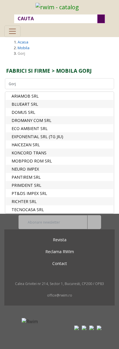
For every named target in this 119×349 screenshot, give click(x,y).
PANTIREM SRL (26, 177)
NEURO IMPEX (25, 169)
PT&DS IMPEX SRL (29, 193)
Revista (59, 239)
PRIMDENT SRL (26, 185)
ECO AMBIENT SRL (30, 128)
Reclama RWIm (59, 251)
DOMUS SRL (23, 112)
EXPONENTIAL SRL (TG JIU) (37, 136)
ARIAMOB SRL (25, 96)
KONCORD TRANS (29, 153)
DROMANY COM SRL (31, 120)
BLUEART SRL (25, 104)
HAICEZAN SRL (26, 144)
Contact (59, 263)
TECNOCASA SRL (28, 209)
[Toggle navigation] (12, 31)
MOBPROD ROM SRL (32, 161)
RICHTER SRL (24, 201)
